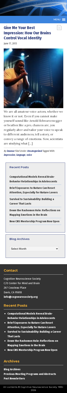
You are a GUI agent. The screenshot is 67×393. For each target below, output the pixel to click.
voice (29, 154)
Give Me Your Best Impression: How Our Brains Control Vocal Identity (27, 32)
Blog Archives (12, 369)
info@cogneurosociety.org (21, 296)
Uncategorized (34, 151)
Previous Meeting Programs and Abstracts (30, 374)
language (20, 154)
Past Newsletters (14, 378)
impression (9, 154)
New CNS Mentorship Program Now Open (34, 221)
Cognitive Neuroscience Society (32, 8)
